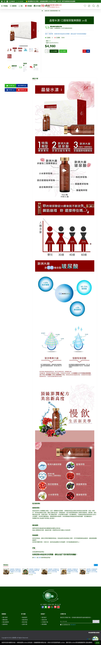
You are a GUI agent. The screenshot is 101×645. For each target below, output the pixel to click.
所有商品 (10, 89)
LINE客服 (11, 85)
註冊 (39, 557)
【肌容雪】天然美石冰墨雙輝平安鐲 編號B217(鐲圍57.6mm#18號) (15, 570)
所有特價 (22, 89)
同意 (98, 642)
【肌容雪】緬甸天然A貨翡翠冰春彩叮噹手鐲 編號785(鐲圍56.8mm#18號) (91, 571)
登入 (35, 557)
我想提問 (22, 85)
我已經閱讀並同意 (69, 624)
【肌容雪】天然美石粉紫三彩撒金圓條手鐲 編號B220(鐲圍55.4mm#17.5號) (34, 571)
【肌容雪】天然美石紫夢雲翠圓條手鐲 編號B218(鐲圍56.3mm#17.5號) (53, 571)
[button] (8, 31)
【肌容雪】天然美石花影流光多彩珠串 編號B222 (72, 570)
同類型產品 (5, 565)
